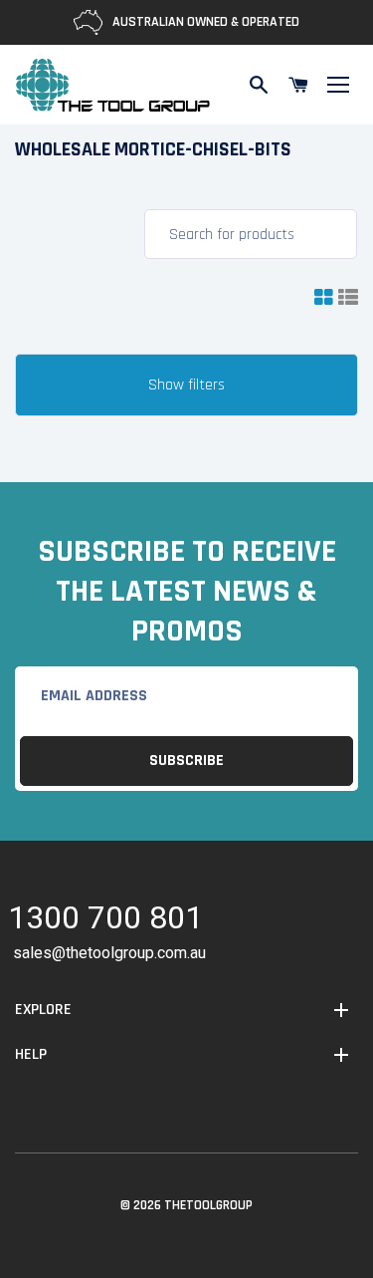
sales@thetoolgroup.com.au (109, 952)
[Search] (259, 85)
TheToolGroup (208, 1205)
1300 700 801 (105, 920)
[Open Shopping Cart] (298, 85)
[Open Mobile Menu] (338, 85)
